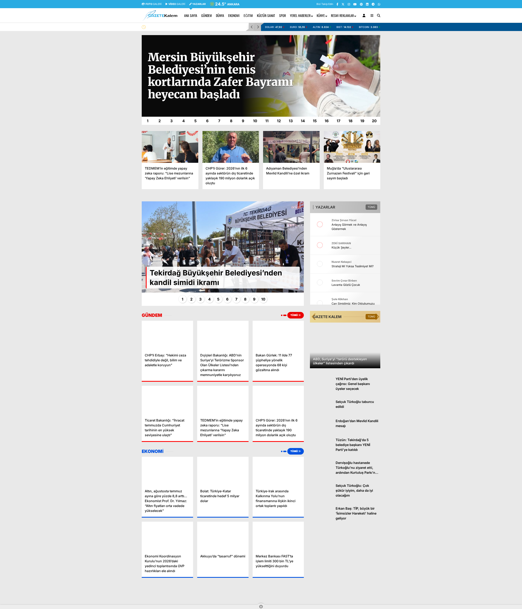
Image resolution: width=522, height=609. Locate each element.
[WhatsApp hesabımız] (379, 4)
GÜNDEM (206, 15)
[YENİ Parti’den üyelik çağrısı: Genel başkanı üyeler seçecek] (321, 392)
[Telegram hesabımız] (373, 4)
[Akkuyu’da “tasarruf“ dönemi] (223, 536)
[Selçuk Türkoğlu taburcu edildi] (321, 415)
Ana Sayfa (190, 15)
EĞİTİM (248, 15)
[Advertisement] (121, 96)
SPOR (282, 15)
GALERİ (153, 4)
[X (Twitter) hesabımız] (343, 4)
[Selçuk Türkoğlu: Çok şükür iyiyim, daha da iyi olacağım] (321, 499)
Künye (321, 15)
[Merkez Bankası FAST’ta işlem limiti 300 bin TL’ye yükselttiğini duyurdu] (278, 536)
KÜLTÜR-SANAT (266, 15)
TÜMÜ (294, 315)
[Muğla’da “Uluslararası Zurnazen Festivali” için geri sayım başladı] (352, 147)
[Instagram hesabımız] (349, 4)
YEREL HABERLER (300, 15)
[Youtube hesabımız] (355, 4)
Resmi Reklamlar (342, 15)
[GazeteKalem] (159, 19)
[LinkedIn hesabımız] (367, 4)
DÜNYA (220, 15)
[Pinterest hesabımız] (361, 4)
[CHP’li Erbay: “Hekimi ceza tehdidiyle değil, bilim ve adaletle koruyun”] (167, 335)
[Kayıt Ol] (365, 15)
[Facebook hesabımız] (337, 4)
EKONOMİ (234, 15)
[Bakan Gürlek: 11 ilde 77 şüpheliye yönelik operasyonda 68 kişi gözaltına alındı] (278, 335)
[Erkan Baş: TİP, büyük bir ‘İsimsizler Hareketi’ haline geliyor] (321, 522)
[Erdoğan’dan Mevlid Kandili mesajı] (321, 434)
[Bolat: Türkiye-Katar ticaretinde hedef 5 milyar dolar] (223, 471)
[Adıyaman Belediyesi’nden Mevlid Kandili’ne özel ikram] (291, 147)
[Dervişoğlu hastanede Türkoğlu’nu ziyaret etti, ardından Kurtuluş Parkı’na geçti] (321, 476)
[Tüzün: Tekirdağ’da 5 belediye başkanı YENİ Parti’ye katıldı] (321, 453)
